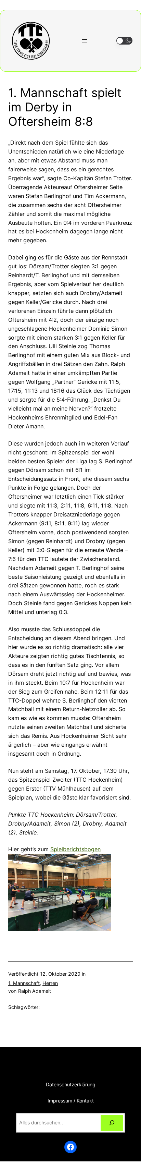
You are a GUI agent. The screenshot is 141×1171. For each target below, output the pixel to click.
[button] (124, 41)
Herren (50, 983)
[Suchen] (112, 1123)
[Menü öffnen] (84, 41)
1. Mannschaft (24, 983)
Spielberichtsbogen (75, 849)
